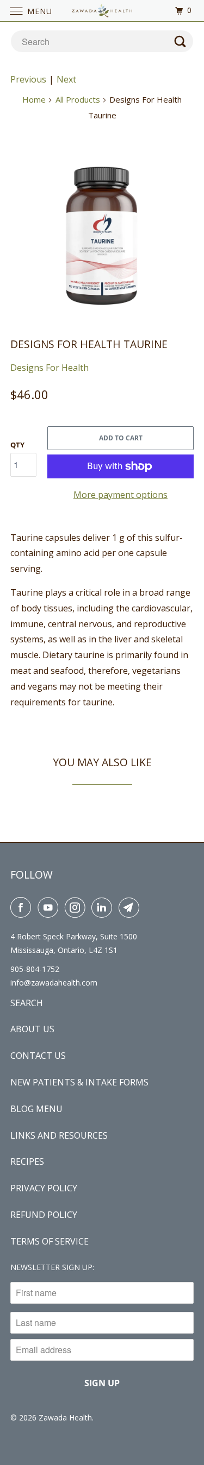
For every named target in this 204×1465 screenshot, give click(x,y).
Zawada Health (65, 1417)
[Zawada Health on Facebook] (22, 907)
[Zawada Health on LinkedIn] (103, 907)
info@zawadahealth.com (53, 982)
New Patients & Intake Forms (79, 1082)
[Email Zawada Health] (131, 907)
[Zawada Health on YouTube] (50, 907)
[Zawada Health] (102, 10)
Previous (28, 79)
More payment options (120, 495)
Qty (17, 445)
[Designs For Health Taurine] (101, 230)
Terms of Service (49, 1241)
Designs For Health (49, 368)
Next (66, 79)
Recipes (27, 1161)
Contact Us (38, 1056)
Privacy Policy (43, 1188)
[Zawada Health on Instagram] (77, 907)
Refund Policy (43, 1215)
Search (26, 1003)
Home (34, 99)
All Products (77, 99)
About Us (32, 1029)
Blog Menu (36, 1109)
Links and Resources (59, 1135)
